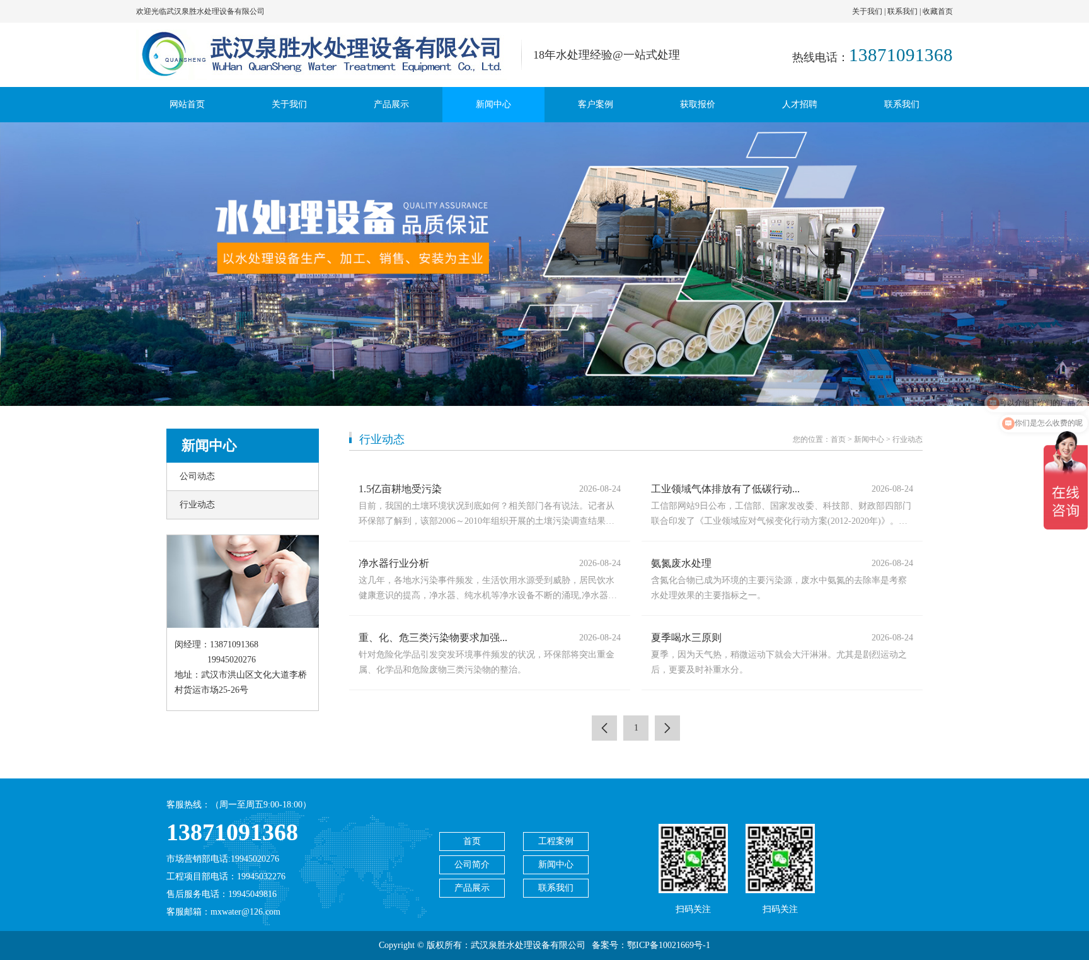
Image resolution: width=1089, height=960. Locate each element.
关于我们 (867, 11)
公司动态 (197, 476)
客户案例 (595, 104)
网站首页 (187, 104)
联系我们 (902, 11)
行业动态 (197, 504)
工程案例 (555, 841)
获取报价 (697, 104)
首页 (838, 439)
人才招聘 (799, 104)
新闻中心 (493, 104)
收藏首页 (938, 11)
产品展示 (391, 104)
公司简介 (472, 864)
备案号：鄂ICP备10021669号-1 (651, 945)
